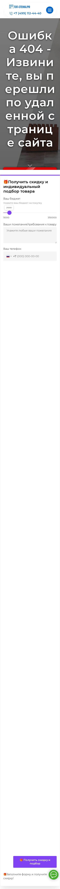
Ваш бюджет (11, 847)
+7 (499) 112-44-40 (27, 13)
